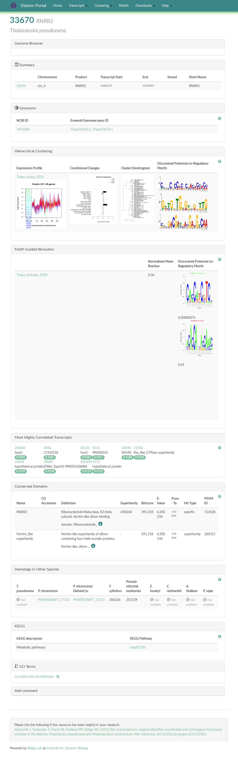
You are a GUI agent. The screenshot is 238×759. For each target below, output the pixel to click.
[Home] (15, 5)
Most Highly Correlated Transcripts (43, 437)
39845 (48, 462)
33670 (21, 86)
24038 (19, 462)
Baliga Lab (35, 748)
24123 (85, 448)
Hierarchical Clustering (33, 151)
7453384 (23, 129)
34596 (126, 448)
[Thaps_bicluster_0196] (197, 292)
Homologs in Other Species (37, 569)
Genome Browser (29, 43)
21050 (138, 448)
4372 (96, 462)
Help (166, 5)
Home (57, 5)
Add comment (26, 691)
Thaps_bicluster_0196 (32, 275)
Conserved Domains (31, 486)
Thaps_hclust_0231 (30, 177)
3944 (47, 448)
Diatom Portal (33, 6)
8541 (96, 448)
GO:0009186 (43, 677)
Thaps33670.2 (80, 129)
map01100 (137, 647)
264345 (20, 448)
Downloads (144, 5)
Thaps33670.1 (103, 129)
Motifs (124, 5)
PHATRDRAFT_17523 (53, 600)
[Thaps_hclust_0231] (41, 204)
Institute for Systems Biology (67, 748)
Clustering (102, 5)
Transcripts (77, 5)
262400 (86, 462)
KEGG (20, 626)
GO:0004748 (24, 677)
